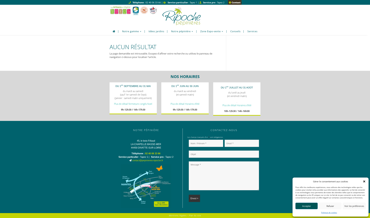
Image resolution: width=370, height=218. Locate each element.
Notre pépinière (181, 31)
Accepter (306, 206)
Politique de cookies (329, 212)
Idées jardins (156, 31)
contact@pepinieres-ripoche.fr (147, 160)
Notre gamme (130, 31)
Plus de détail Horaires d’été (185, 103)
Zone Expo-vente (210, 31)
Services (252, 31)
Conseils (235, 31)
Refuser (330, 206)
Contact (235, 2)
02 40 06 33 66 (152, 153)
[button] (364, 181)
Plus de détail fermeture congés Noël (133, 103)
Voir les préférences (354, 206)
